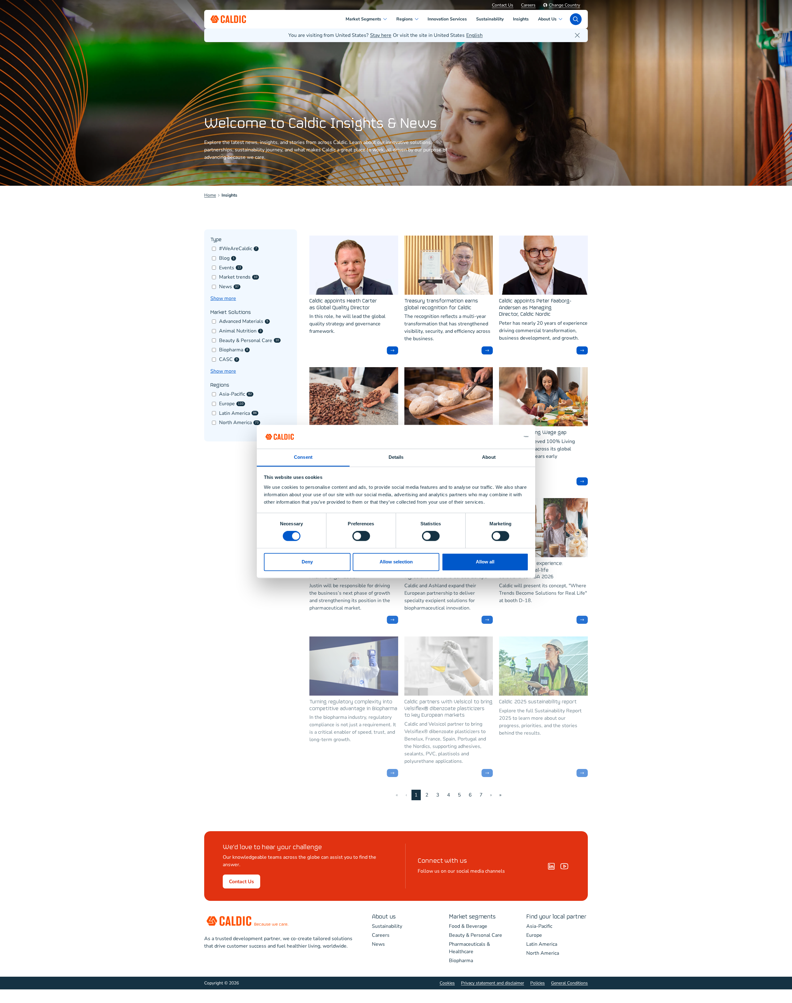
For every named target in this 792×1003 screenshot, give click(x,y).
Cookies (447, 983)
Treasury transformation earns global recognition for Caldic (441, 304)
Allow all (485, 561)
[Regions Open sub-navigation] (418, 19)
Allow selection (396, 561)
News (378, 944)
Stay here (380, 35)
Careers (528, 5)
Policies (537, 983)
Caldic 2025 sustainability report (538, 702)
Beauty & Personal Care (475, 935)
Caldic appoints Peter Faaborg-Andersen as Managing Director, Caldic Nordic (535, 307)
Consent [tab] (303, 457)
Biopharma (461, 960)
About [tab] (489, 457)
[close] (577, 35)
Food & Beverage (468, 926)
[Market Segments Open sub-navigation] (386, 19)
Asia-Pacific (539, 926)
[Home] (564, 866)
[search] (576, 19)
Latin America (541, 944)
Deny (307, 561)
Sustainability (387, 926)
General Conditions (569, 983)
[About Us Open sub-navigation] (562, 19)
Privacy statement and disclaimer (492, 983)
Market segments (472, 917)
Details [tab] (396, 457)
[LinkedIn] (551, 866)
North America (542, 953)
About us (384, 917)
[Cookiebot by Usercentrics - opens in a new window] (501, 436)
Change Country (564, 5)
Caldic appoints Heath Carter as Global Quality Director (343, 304)
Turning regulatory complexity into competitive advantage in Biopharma (353, 705)
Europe (534, 935)
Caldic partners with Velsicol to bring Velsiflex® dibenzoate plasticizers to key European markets (448, 708)
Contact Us (502, 5)
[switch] (361, 536)
